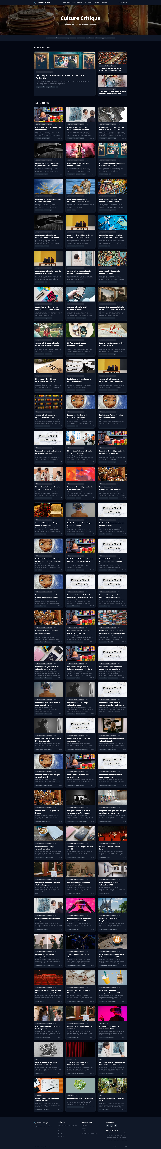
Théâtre (97, 2)
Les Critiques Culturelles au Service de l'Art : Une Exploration (116, 1133)
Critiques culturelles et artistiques (72, 2)
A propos (84, 1125)
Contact (84, 1128)
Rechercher (124, 2)
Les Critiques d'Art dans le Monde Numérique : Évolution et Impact (115, 1135)
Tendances (110, 38)
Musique (90, 2)
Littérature (104, 2)
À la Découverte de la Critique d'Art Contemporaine (116, 1140)
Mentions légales (86, 1131)
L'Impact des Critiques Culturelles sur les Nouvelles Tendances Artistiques (116, 1138)
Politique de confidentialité (89, 1133)
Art (85, 2)
